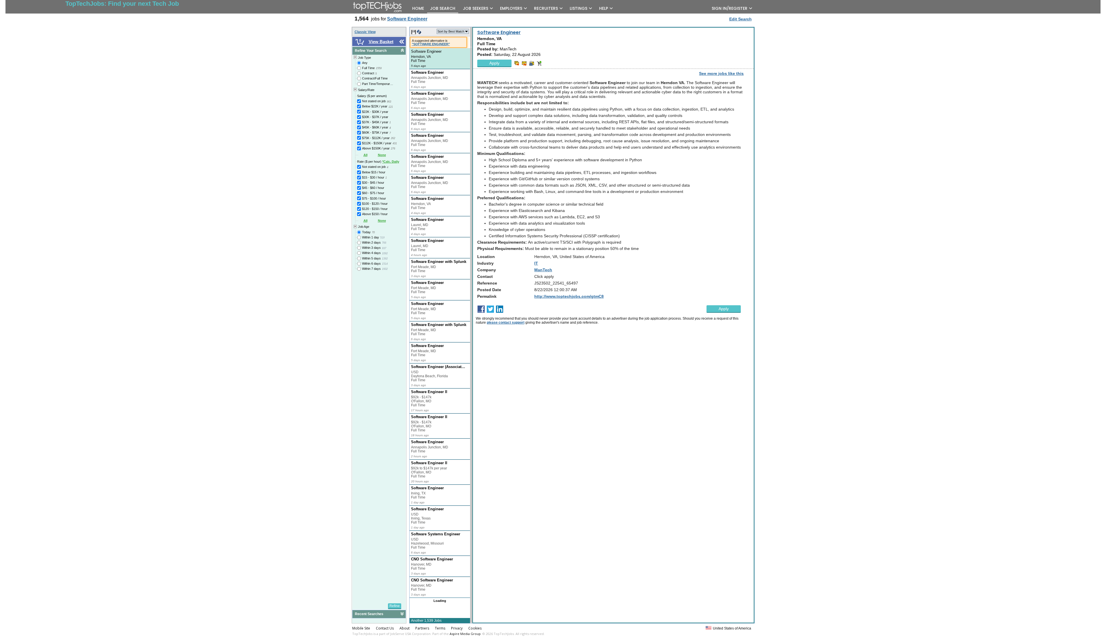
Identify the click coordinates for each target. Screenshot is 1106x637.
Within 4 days (371, 253)
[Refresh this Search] (419, 33)
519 (382, 237)
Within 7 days (371, 268)
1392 (385, 258)
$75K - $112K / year (376, 138)
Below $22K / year (374, 106)
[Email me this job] (524, 63)
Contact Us (385, 628)
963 (389, 101)
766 (384, 242)
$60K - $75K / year (375, 132)
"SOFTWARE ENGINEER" (431, 44)
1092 (385, 253)
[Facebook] (482, 309)
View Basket (381, 41)
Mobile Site (361, 628)
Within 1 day (370, 237)
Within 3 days (371, 247)
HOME (418, 8)
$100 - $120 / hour (375, 203)
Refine (394, 606)
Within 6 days (371, 263)
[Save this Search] (414, 33)
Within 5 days (371, 258)
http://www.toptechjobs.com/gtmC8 (569, 296)
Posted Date (489, 289)
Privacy (457, 628)
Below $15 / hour (373, 172)
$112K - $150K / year (376, 143)
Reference (487, 283)
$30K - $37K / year (375, 117)
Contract (368, 73)
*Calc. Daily (390, 161)
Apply (494, 63)
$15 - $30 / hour (373, 177)
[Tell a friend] (531, 63)
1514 (385, 263)
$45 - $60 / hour (373, 187)
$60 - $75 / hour (373, 193)
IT (536, 263)
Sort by (451, 31)
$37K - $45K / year (375, 122)
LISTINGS (578, 8)
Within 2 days (371, 242)
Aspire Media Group (465, 634)
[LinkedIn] (500, 309)
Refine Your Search (371, 51)
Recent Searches (369, 614)
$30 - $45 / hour (373, 182)
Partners (422, 628)
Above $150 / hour (375, 214)
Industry (485, 263)
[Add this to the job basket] (539, 63)
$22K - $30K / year (375, 111)
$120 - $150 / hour (375, 209)
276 (393, 148)
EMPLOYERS (511, 8)
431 (395, 143)
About (404, 628)
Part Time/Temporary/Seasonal (378, 84)
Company (486, 270)
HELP (603, 8)
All (365, 155)
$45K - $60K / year (375, 127)
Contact (485, 276)
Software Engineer (499, 32)
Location (486, 256)
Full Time (368, 68)
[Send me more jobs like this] (516, 63)
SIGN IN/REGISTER (729, 8)
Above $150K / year (376, 148)
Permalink (487, 296)
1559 (379, 68)
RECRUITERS (546, 8)
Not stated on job (374, 101)
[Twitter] (491, 309)
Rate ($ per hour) (378, 161)
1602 (385, 269)
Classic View (365, 32)
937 (384, 248)
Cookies (475, 628)
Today (366, 232)
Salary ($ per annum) (372, 96)
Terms (440, 628)
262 (393, 138)
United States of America (732, 628)
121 (391, 106)
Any (365, 63)
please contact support (505, 323)
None (382, 155)
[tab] (379, 51)
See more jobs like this (721, 73)
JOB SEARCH (442, 8)
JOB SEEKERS (475, 8)
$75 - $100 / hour (374, 198)
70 (373, 232)
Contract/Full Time (375, 78)
